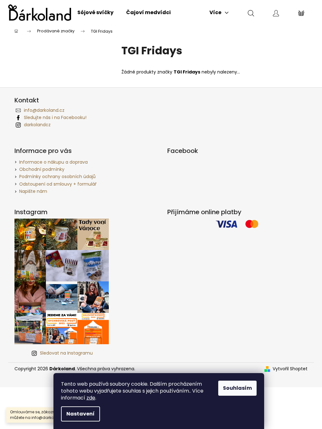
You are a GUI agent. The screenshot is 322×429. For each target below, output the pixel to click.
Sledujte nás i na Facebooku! (55, 117)
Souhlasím (237, 388)
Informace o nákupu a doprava (53, 162)
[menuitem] (95, 12)
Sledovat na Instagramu (66, 353)
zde (90, 397)
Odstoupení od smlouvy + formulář (58, 184)
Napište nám (33, 191)
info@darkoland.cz (44, 110)
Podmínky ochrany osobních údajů (57, 176)
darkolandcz (37, 125)
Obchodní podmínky (41, 169)
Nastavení (80, 413)
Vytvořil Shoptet (290, 369)
